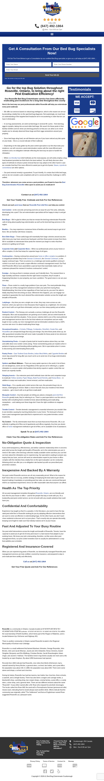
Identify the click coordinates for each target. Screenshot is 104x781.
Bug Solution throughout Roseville (33, 89)
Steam (56, 165)
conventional (6, 168)
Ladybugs (6, 302)
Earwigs (5, 273)
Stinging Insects (8, 375)
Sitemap (71, 761)
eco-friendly (13, 158)
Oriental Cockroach (51, 258)
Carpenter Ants (8, 249)
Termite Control (8, 409)
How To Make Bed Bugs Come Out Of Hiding (43, 742)
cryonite (62, 165)
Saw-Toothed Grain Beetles (24, 353)
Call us (26, 562)
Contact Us (61, 761)
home (10, 426)
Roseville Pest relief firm (38, 205)
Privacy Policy (35, 761)
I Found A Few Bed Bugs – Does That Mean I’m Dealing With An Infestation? (60, 744)
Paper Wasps (27, 378)
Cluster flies (54, 329)
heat (19, 158)
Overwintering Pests (10, 341)
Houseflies (6, 332)
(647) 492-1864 (89, 58)
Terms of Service (48, 761)
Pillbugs (29, 329)
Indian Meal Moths (41, 353)
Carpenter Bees (24, 249)
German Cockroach (34, 258)
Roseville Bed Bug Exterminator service (27, 99)
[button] (52, 34)
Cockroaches (7, 256)
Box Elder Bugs (8, 237)
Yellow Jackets (16, 378)
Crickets (23, 329)
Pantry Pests (7, 353)
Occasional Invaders (10, 329)
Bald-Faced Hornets (40, 378)
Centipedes (37, 329)
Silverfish (45, 329)
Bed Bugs (6, 219)
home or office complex (46, 256)
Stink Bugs (6, 385)
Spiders (5, 363)
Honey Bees (56, 378)
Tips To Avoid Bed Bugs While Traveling (42, 753)
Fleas (4, 285)
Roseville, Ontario (42, 493)
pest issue (19, 205)
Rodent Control (8, 312)
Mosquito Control (9, 395)
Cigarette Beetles (58, 353)
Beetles (5, 229)
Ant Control (6, 210)
